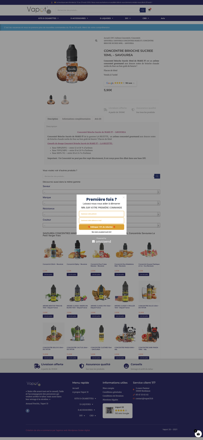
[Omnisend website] (102, 240)
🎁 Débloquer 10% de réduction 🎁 (101, 227)
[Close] (124, 197)
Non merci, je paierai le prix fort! (101, 232)
